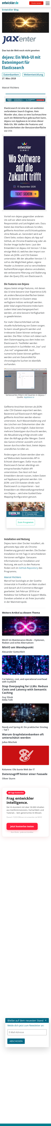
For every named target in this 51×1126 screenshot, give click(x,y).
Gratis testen (36, 3)
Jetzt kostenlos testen (22, 826)
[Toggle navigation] (11, 3)
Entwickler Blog (10, 9)
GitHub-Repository (28, 567)
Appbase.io (29, 397)
